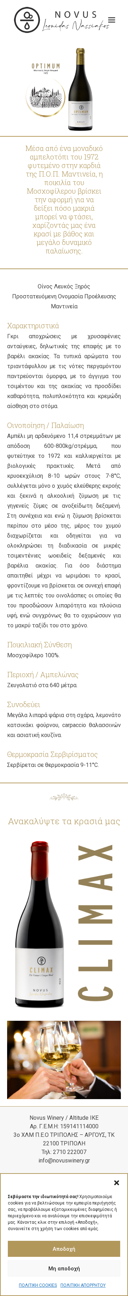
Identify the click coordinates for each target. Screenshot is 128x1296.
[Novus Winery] (62, 20)
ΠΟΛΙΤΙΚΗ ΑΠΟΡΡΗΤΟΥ (83, 1285)
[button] (116, 1182)
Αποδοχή (64, 1249)
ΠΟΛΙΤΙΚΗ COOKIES (38, 1285)
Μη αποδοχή (64, 1268)
